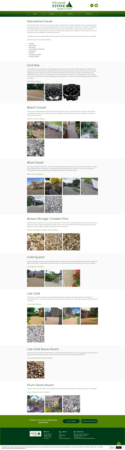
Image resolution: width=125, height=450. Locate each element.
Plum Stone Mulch (34, 56)
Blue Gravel (32, 47)
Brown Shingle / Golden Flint (37, 49)
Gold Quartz (32, 51)
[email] (96, 5)
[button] (70, 14)
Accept (118, 447)
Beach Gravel (32, 45)
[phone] (92, 5)
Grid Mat (31, 43)
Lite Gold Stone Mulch (35, 54)
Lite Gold (31, 52)
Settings (112, 447)
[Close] (123, 447)
